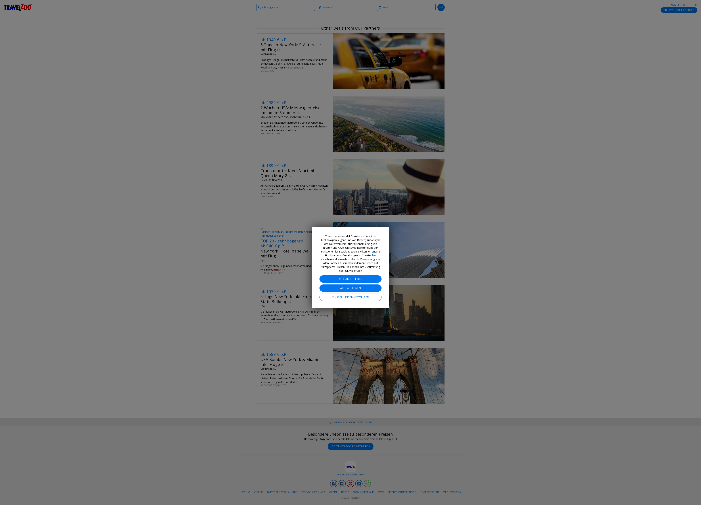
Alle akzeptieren (350, 279)
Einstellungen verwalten (350, 297)
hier (374, 255)
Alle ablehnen (350, 288)
